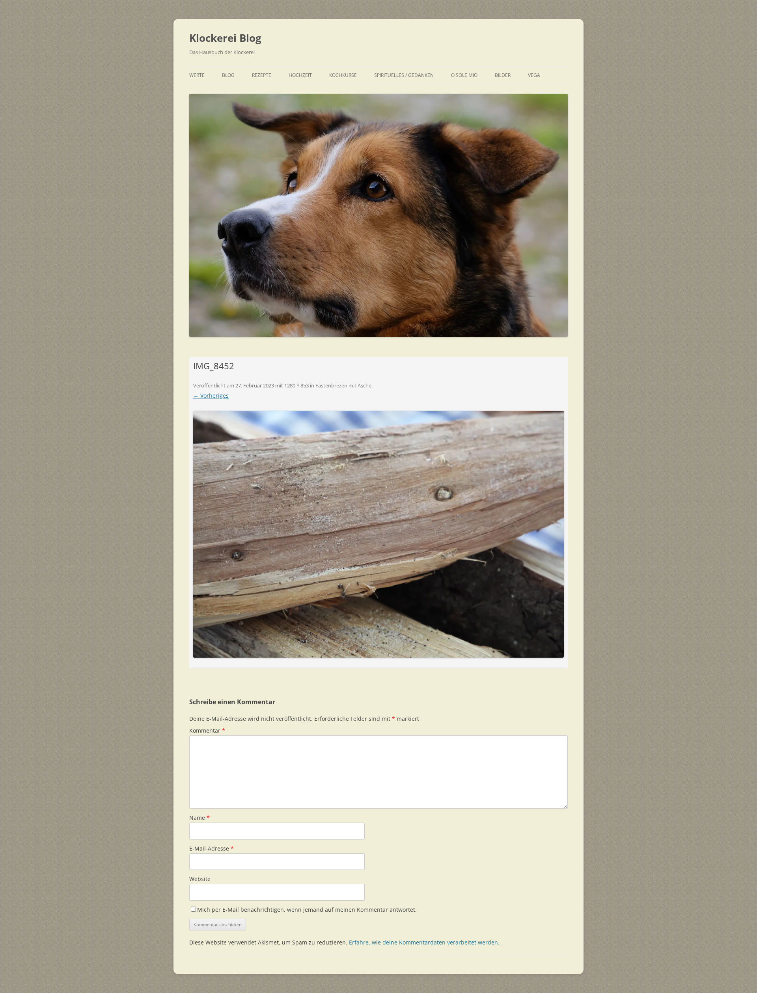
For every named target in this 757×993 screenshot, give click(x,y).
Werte (197, 75)
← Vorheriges (211, 395)
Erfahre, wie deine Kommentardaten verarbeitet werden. (424, 942)
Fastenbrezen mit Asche (343, 385)
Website (200, 879)
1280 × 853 (296, 385)
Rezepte (261, 75)
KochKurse (343, 75)
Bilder (503, 75)
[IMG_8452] (378, 534)
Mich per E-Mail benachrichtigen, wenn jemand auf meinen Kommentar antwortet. (307, 909)
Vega (534, 75)
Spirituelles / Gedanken (404, 75)
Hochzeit (300, 75)
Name (199, 817)
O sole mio (464, 75)
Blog (228, 75)
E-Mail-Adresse (211, 848)
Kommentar (207, 730)
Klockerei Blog (225, 38)
